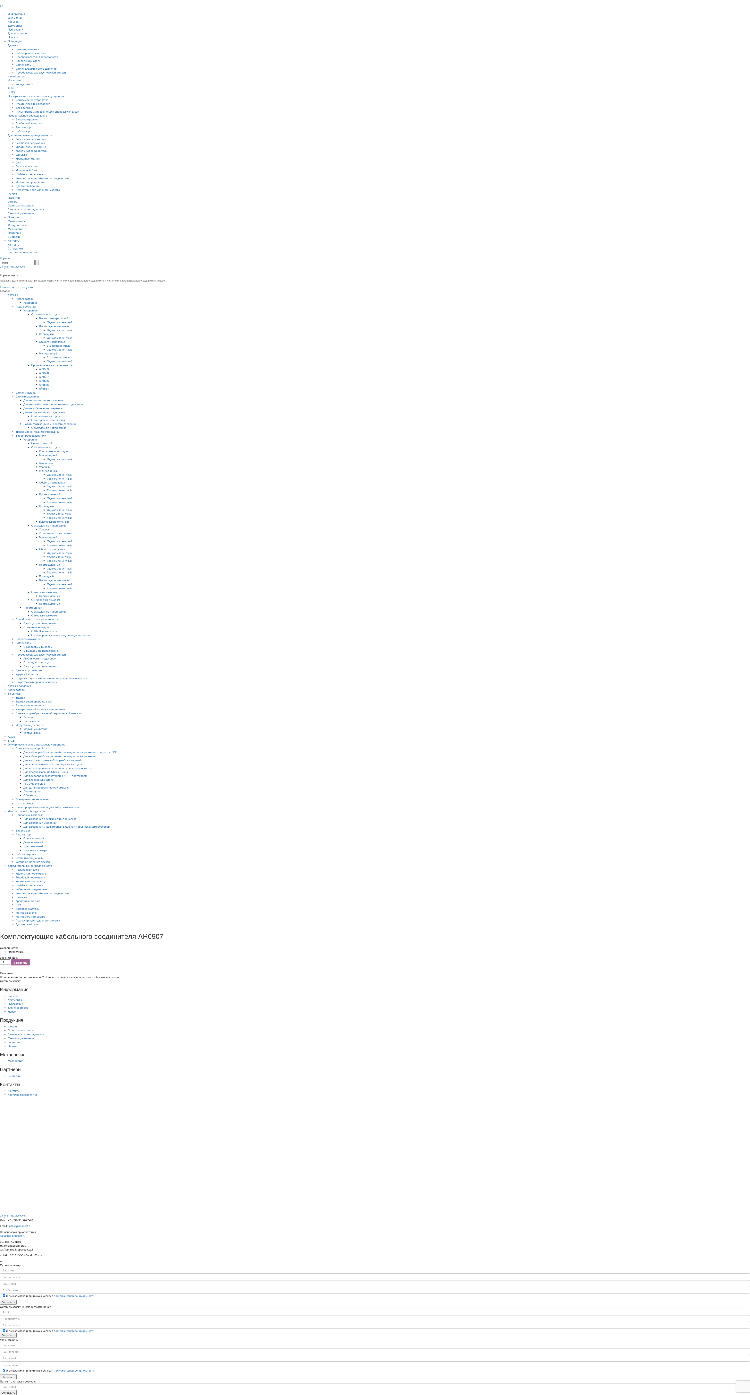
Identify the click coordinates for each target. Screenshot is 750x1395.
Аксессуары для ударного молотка (38, 190)
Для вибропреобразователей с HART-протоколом (55, 776)
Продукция (15, 41)
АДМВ (11, 88)
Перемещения (32, 607)
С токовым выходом (44, 592)
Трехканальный (33, 846)
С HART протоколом (44, 631)
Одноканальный (33, 838)
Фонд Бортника (17, 225)
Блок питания (24, 107)
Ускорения (30, 302)
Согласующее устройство (32, 100)
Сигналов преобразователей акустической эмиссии (49, 713)
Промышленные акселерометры (52, 365)
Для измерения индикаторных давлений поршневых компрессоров (66, 826)
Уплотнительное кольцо (31, 147)
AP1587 (44, 377)
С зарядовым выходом (45, 314)
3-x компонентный (58, 357)
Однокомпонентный (59, 322)
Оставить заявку (10, 981)
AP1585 (44, 385)
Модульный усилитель (30, 725)
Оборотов (29, 795)
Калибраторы (16, 76)
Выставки (14, 237)
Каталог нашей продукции (16, 287)
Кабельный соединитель (31, 151)
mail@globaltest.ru (19, 1226)
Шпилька (21, 154)
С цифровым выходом (45, 600)
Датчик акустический (29, 670)
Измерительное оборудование (27, 115)
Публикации (15, 29)
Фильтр (12, 194)
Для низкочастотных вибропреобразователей (52, 760)
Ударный (44, 467)
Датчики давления (27, 49)
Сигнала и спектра (35, 850)
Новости (13, 37)
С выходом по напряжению (48, 420)
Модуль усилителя (35, 729)
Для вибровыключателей (39, 779)
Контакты (14, 240)
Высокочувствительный (54, 326)
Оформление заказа (21, 205)
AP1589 (44, 369)
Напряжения (31, 721)
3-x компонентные (58, 345)
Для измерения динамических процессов (49, 819)
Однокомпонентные (59, 338)
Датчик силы (23, 64)
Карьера (13, 21)
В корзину (20, 962)
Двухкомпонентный (59, 514)
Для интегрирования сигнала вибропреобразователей (58, 768)
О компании (15, 18)
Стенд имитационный (29, 858)
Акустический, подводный (39, 658)
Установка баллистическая (33, 862)
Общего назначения (52, 342)
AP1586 (44, 381)
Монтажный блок (26, 170)
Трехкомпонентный (59, 478)
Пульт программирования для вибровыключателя (47, 111)
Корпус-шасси (25, 84)
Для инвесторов (18, 33)
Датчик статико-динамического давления (49, 424)
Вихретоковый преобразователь (36, 682)
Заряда (20, 697)
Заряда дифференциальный (34, 701)
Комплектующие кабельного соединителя (42, 178)
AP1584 (44, 388)
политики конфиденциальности (74, 1296)
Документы (15, 25)
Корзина (5, 258)
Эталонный (46, 463)
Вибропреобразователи (31, 53)
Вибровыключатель (28, 61)
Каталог (13, 1026)
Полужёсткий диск (27, 869)
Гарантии (14, 197)
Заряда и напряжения (30, 705)
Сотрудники (15, 248)
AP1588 (44, 373)
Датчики (13, 45)
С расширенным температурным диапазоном (60, 635)
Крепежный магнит (28, 158)
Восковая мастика (27, 166)
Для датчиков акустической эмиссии (46, 787)
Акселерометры (26, 306)
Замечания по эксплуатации (26, 209)
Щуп (18, 162)
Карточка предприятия (22, 252)
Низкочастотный (41, 443)
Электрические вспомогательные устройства (36, 96)
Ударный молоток (27, 674)
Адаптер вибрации (27, 186)
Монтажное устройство (30, 182)
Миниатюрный (48, 353)
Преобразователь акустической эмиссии (41, 72)
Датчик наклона (26, 392)
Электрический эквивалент (33, 104)
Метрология (15, 229)
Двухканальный (33, 842)
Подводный (46, 334)
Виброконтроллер (27, 119)
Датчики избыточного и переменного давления (53, 404)
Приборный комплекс (29, 123)
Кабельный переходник (31, 139)
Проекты (13, 217)
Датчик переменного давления (43, 400)
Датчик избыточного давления (42, 408)
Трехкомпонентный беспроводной (38, 431)
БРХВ (11, 92)
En (1, 6)
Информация (16, 14)
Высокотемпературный (54, 318)
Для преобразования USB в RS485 (45, 772)
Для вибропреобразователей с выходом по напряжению (59, 756)
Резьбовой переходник (30, 143)
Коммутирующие (34, 783)
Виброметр (23, 131)
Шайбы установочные (30, 174)
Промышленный (49, 494)
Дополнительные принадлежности (30, 135)
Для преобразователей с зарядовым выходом (52, 764)
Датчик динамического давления (36, 68)
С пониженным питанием (55, 533)
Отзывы (13, 201)
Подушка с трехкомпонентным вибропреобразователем (52, 678)
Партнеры (14, 233)
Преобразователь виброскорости (37, 57)
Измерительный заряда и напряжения (40, 709)
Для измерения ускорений (40, 822)
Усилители (14, 80)
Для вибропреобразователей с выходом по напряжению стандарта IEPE (70, 752)
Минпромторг (16, 221)
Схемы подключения (21, 213)
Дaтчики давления (19, 686)
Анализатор (23, 127)
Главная (5, 280)
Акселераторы (25, 299)
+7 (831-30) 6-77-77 (12, 267)
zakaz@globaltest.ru (12, 1236)
